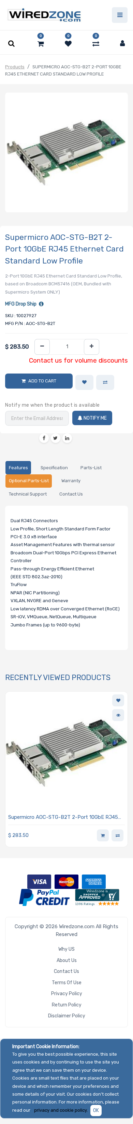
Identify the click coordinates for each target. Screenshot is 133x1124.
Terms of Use (67, 983)
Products (15, 66)
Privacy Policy (66, 994)
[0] (40, 44)
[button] (84, 382)
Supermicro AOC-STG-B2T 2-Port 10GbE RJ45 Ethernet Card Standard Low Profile (63, 817)
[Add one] (91, 347)
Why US (66, 949)
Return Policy (67, 1005)
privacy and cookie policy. (61, 1110)
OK (96, 1110)
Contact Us (66, 971)
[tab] (18, 467)
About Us (67, 960)
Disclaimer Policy (66, 1016)
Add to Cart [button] (42, 380)
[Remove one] (42, 347)
